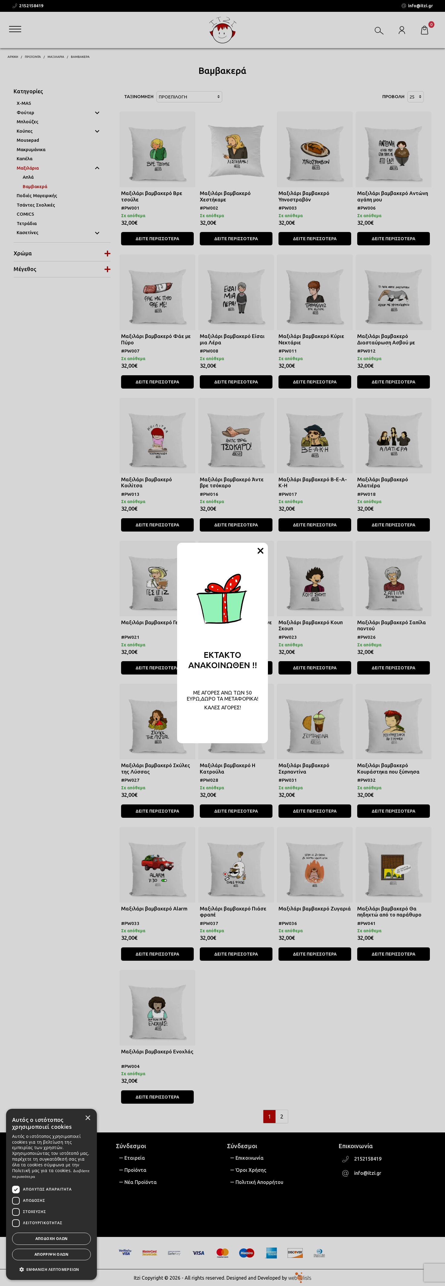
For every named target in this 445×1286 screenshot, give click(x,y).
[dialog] (51, 1194)
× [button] (88, 1117)
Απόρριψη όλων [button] (51, 1254)
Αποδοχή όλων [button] (51, 1238)
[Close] (260, 551)
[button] (51, 1269)
